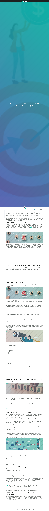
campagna (31, 227)
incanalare (39, 475)
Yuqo (24, 1)
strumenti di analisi (35, 459)
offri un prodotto (13, 270)
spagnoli (18, 399)
